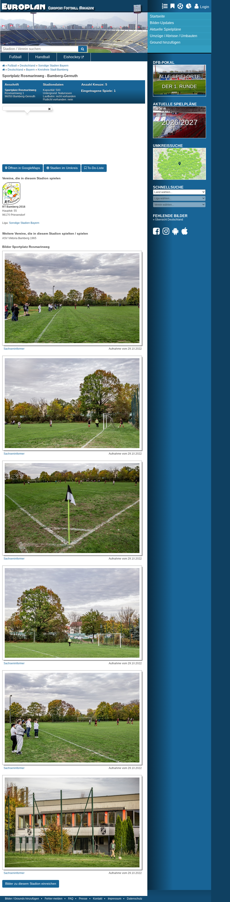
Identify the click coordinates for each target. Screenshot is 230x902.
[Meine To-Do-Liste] (173, 6)
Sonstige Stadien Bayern (53, 65)
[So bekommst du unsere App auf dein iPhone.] (185, 231)
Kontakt (97, 898)
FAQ (70, 898)
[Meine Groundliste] (166, 6)
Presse (83, 898)
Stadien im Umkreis (63, 168)
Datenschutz (134, 898)
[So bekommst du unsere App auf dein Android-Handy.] (176, 231)
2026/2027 (179, 122)
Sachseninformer (14, 348)
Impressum (114, 898)
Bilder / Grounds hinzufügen (22, 898)
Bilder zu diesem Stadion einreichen (30, 883)
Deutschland (27, 65)
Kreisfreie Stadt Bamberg (53, 69)
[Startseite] (23, 10)
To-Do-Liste (95, 168)
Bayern (30, 69)
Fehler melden (53, 898)
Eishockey (72, 57)
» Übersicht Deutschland (168, 219)
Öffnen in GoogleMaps (23, 168)
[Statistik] (190, 6)
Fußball (15, 57)
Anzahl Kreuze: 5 (94, 84)
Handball (42, 57)
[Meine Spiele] (181, 6)
